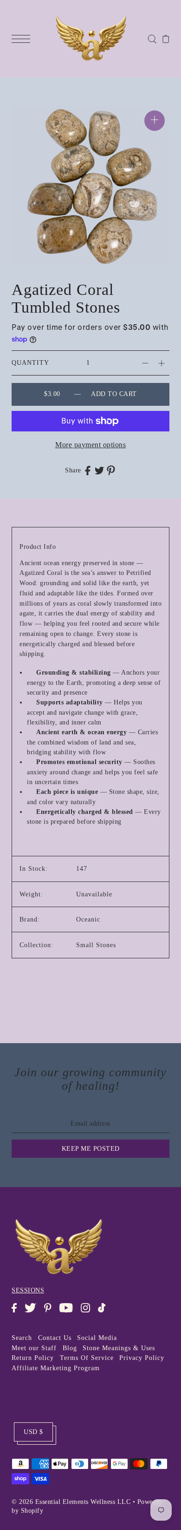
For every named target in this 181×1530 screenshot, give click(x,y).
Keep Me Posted (91, 1148)
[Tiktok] (104, 1312)
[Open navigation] (23, 39)
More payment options (90, 445)
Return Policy (33, 1357)
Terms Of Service (87, 1357)
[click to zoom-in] (154, 120)
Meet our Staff (34, 1348)
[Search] (152, 38)
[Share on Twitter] (99, 470)
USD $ (33, 1431)
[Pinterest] (50, 1312)
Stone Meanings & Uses (119, 1348)
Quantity (30, 362)
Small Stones (96, 945)
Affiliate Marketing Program (56, 1368)
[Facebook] (17, 1312)
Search (22, 1337)
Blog (70, 1348)
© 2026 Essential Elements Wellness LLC (71, 1501)
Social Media (97, 1337)
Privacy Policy (141, 1357)
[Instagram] (88, 1312)
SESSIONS (28, 1290)
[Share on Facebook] (87, 470)
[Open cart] (165, 39)
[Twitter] (33, 1312)
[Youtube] (68, 1312)
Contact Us (54, 1337)
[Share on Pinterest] (111, 470)
